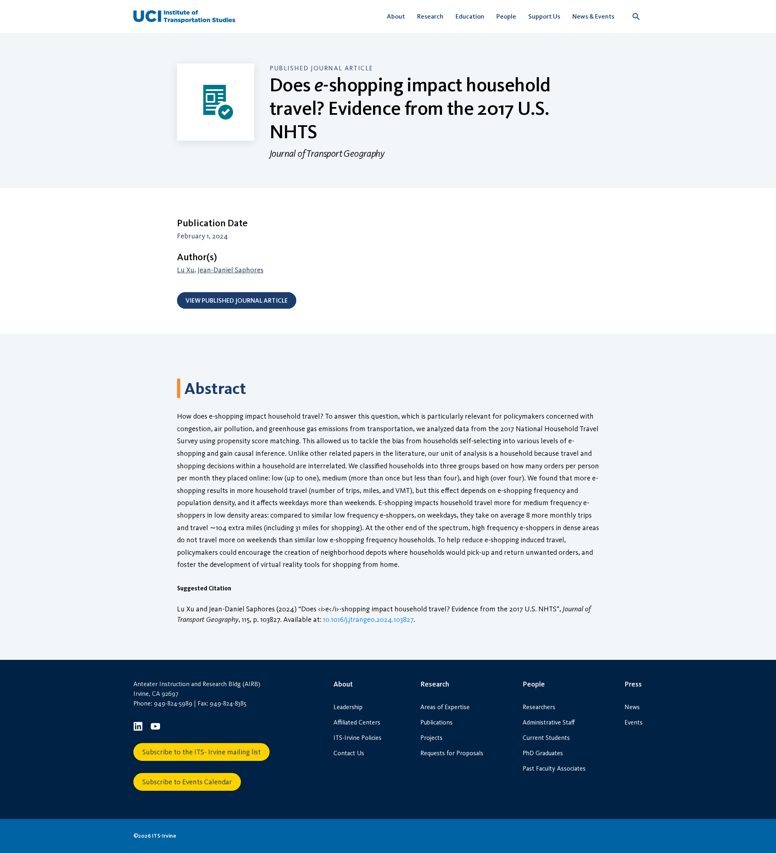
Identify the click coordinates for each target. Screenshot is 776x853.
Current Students (546, 737)
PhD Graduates (543, 753)
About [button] (396, 16)
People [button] (506, 16)
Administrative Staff (549, 722)
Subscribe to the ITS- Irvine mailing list (201, 752)
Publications (436, 722)
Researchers (539, 707)
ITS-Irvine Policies (357, 737)
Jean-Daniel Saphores (231, 269)
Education (469, 16)
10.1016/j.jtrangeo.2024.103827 (368, 619)
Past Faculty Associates (554, 768)
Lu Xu (185, 269)
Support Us (544, 16)
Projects (431, 737)
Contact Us (348, 753)
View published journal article (237, 300)
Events (633, 722)
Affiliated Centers (356, 722)
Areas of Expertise (445, 707)
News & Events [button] (593, 16)
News (632, 707)
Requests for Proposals (451, 753)
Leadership (348, 707)
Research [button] (430, 16)
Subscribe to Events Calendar (187, 781)
